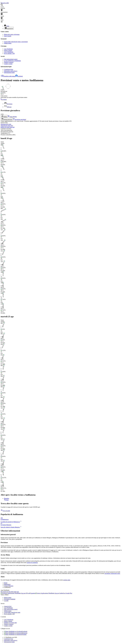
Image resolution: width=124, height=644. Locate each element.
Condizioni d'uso (8, 69)
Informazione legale (9, 72)
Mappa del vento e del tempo (11, 34)
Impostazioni (10, 28)
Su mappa (4, 99)
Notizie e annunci (8, 62)
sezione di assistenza (32, 562)
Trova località (6, 510)
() (7, 125)
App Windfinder (8, 49)
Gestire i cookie (8, 63)
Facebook (20, 76)
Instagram (24, 633)
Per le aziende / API (9, 53)
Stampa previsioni (7, 119)
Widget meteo (7, 43)
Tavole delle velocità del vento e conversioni (16, 41)
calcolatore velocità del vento (112, 573)
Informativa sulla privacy (10, 71)
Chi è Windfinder (8, 52)
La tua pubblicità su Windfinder (12, 60)
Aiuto (7, 26)
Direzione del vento (6, 124)
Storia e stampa (8, 50)
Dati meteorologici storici (10, 59)
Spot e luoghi (7, 36)
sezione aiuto (66, 580)
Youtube (24, 634)
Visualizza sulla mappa (9, 76)
